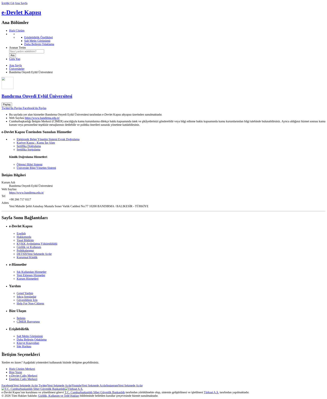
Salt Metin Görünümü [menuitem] (37, 40)
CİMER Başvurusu (28, 321)
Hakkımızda (24, 236)
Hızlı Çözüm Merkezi (22, 368)
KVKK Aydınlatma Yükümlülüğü (37, 243)
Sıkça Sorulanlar (26, 296)
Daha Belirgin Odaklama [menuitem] (39, 44)
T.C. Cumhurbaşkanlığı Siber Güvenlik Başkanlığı (95, 392)
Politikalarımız (25, 250)
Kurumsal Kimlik (27, 257)
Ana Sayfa (21, 3)
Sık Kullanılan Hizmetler (31, 271)
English (21, 233)
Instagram (124, 385)
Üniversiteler (16, 68)
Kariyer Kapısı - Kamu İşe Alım (36, 142)
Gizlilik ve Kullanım (29, 247)
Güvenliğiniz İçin (27, 300)
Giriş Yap (14, 59)
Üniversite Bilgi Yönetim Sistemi (36, 167)
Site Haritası (24, 346)
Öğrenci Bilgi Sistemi (29, 164)
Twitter (55, 385)
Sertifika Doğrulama (29, 146)
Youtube (89, 385)
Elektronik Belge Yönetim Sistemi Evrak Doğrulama (48, 139)
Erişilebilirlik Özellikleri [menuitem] (38, 37)
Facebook (20, 385)
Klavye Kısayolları (28, 343)
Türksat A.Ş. (211, 392)
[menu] (167, 39)
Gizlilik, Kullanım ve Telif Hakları (58, 395)
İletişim (21, 318)
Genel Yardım (25, 293)
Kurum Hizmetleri (27, 278)
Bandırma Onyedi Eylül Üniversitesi (37, 96)
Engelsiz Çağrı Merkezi (23, 379)
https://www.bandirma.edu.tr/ (42, 118)
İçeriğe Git (8, 3)
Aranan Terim (17, 47)
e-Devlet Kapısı (21, 12)
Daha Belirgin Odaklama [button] (32, 339)
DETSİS (34, 253)
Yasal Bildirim (25, 240)
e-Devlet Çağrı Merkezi (23, 375)
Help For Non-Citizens (30, 303)
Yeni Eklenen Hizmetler (31, 275)
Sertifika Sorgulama (28, 149)
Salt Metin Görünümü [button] (30, 336)
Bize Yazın (15, 372)
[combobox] (26, 51)
